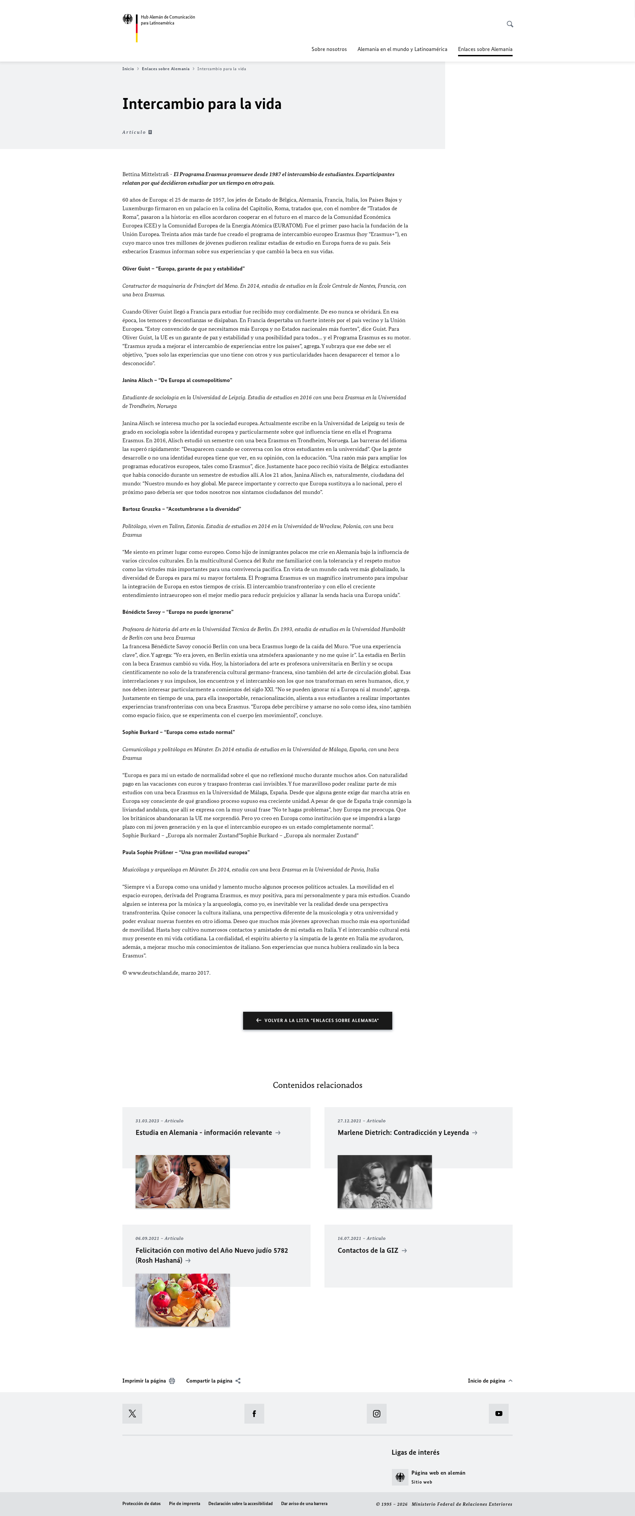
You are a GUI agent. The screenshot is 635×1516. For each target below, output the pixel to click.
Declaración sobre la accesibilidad (240, 1503)
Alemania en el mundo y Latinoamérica (402, 49)
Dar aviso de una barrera (304, 1503)
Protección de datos (141, 1503)
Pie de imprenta (184, 1503)
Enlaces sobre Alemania (166, 68)
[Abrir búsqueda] (508, 20)
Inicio (128, 68)
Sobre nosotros (329, 49)
